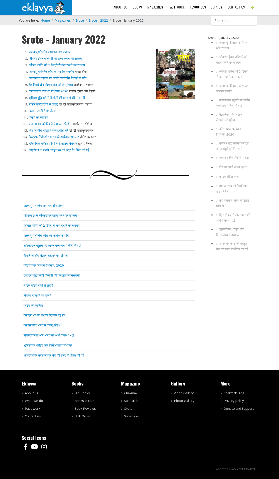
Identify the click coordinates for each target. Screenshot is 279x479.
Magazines (155, 7)
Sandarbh (131, 400)
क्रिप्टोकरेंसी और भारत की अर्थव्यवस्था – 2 (54, 137)
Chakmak (130, 393)
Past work (32, 408)
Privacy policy (234, 400)
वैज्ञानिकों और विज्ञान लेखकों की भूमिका (229, 117)
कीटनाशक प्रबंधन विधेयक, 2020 (228, 132)
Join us (216, 7)
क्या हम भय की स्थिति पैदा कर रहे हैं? (232, 189)
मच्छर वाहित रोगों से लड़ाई (234, 157)
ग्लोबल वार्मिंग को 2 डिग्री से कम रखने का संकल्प (232, 74)
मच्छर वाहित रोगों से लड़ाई (43, 104)
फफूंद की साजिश (229, 176)
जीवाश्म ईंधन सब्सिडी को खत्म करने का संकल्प (231, 60)
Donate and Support (239, 408)
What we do (34, 400)
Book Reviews (85, 408)
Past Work (176, 7)
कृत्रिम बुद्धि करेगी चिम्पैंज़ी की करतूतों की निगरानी (57, 97)
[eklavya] (43, 7)
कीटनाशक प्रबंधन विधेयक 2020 (48, 91)
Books (137, 7)
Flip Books (82, 393)
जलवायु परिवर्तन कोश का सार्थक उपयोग (232, 88)
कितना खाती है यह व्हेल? (233, 167)
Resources (198, 7)
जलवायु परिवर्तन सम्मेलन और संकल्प (231, 45)
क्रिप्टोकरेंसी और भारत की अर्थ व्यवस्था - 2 (233, 217)
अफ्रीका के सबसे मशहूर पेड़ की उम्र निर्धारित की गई (59, 150)
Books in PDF (84, 400)
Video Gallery (184, 393)
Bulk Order (83, 416)
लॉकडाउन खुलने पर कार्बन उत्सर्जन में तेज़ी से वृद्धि (233, 103)
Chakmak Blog (234, 393)
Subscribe (131, 416)
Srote (128, 408)
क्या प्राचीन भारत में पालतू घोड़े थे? (48, 130)
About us (121, 7)
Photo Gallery (184, 400)
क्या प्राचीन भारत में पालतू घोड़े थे (232, 203)
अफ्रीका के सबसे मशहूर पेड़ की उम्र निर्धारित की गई (232, 246)
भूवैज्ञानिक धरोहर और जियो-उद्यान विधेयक (230, 232)
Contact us (236, 7)
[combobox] (234, 20)
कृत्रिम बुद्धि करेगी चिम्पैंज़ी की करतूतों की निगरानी (232, 146)
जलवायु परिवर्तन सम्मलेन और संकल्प (49, 52)
